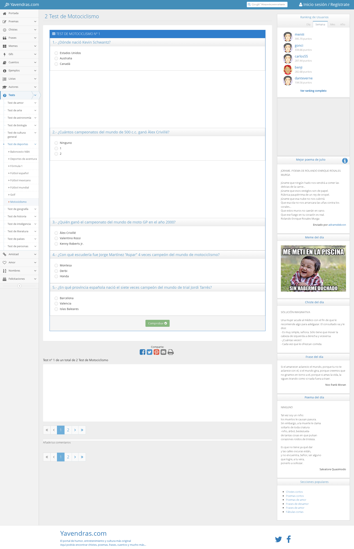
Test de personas (18, 246)
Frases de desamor (297, 504)
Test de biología (17, 125)
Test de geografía (18, 209)
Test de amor (16, 103)
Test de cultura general (17, 135)
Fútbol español (19, 173)
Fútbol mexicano (20, 180)
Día (308, 24)
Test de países (16, 239)
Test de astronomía (19, 117)
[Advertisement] (157, 99)
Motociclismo (18, 202)
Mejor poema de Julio (310, 159)
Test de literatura (18, 231)
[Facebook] (143, 353)
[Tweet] (150, 353)
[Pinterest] (157, 353)
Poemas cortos (295, 496)
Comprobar (156, 323)
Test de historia (17, 216)
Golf (12, 194)
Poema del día (314, 397)
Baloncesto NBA (20, 151)
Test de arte (15, 110)
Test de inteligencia (19, 224)
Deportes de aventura (23, 159)
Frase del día (314, 357)
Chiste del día (314, 302)
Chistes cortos (294, 492)
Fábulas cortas (294, 512)
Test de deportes (18, 144)
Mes (332, 24)
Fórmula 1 (16, 166)
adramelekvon (337, 225)
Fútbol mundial (19, 187)
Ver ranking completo (313, 90)
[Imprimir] (171, 353)
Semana (320, 24)
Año (342, 24)
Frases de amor (295, 508)
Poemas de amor (296, 500)
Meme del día (314, 237)
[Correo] (164, 353)
